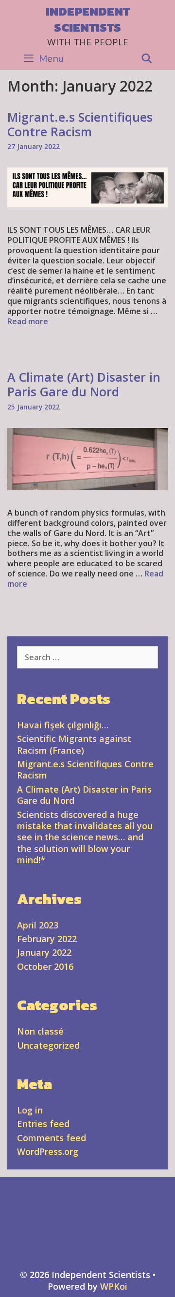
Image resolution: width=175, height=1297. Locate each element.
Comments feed (51, 1138)
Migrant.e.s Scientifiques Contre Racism (80, 124)
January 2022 (44, 952)
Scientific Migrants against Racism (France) (74, 744)
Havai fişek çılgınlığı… (62, 725)
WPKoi (113, 1286)
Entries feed (43, 1124)
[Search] (147, 59)
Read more (27, 321)
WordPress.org (47, 1151)
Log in (30, 1110)
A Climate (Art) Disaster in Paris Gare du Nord (83, 384)
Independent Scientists (88, 19)
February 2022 (47, 939)
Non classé (40, 1031)
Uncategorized (48, 1045)
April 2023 (37, 925)
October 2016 (45, 966)
